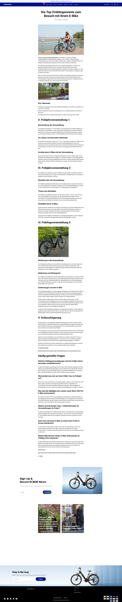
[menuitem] (44, 4)
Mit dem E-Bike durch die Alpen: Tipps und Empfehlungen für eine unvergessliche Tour (59, 350)
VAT (75, 590)
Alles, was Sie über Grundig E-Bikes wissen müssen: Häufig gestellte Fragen (57, 452)
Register (41, 579)
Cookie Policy (77, 592)
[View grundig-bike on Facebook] (11, 599)
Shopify (67, 600)
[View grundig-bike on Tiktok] (8, 599)
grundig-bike (58, 600)
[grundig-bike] (7, 4)
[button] (107, 4)
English (65, 597)
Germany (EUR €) (57, 597)
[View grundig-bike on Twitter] (13, 599)
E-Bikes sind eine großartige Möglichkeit (48, 57)
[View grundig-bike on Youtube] (16, 599)
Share (41, 456)
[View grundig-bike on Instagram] (5, 599)
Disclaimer (76, 587)
